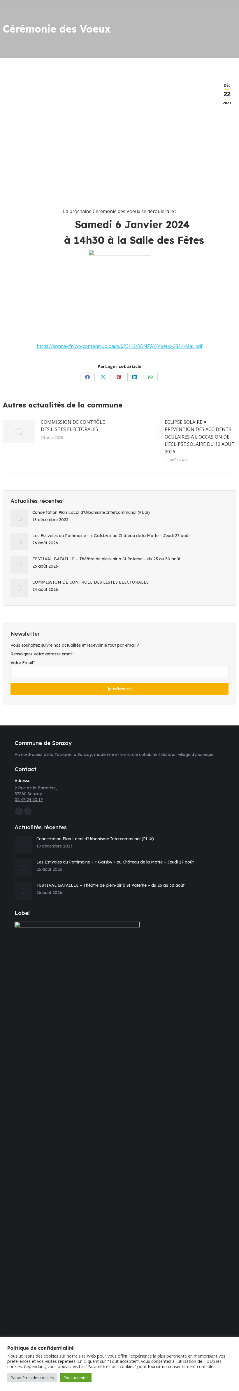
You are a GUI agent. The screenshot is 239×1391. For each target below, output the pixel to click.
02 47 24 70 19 (29, 799)
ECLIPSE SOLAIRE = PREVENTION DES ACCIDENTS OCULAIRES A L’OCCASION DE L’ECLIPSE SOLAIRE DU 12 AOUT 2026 (200, 437)
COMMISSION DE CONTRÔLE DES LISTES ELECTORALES (73, 426)
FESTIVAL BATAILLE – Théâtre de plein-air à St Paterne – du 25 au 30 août (106, 559)
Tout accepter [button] (76, 1377)
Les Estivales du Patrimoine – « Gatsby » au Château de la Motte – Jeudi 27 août (111, 535)
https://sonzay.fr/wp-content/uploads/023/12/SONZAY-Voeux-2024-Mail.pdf (120, 346)
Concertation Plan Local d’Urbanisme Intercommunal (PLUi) (91, 512)
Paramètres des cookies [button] (32, 1377)
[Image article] (19, 431)
